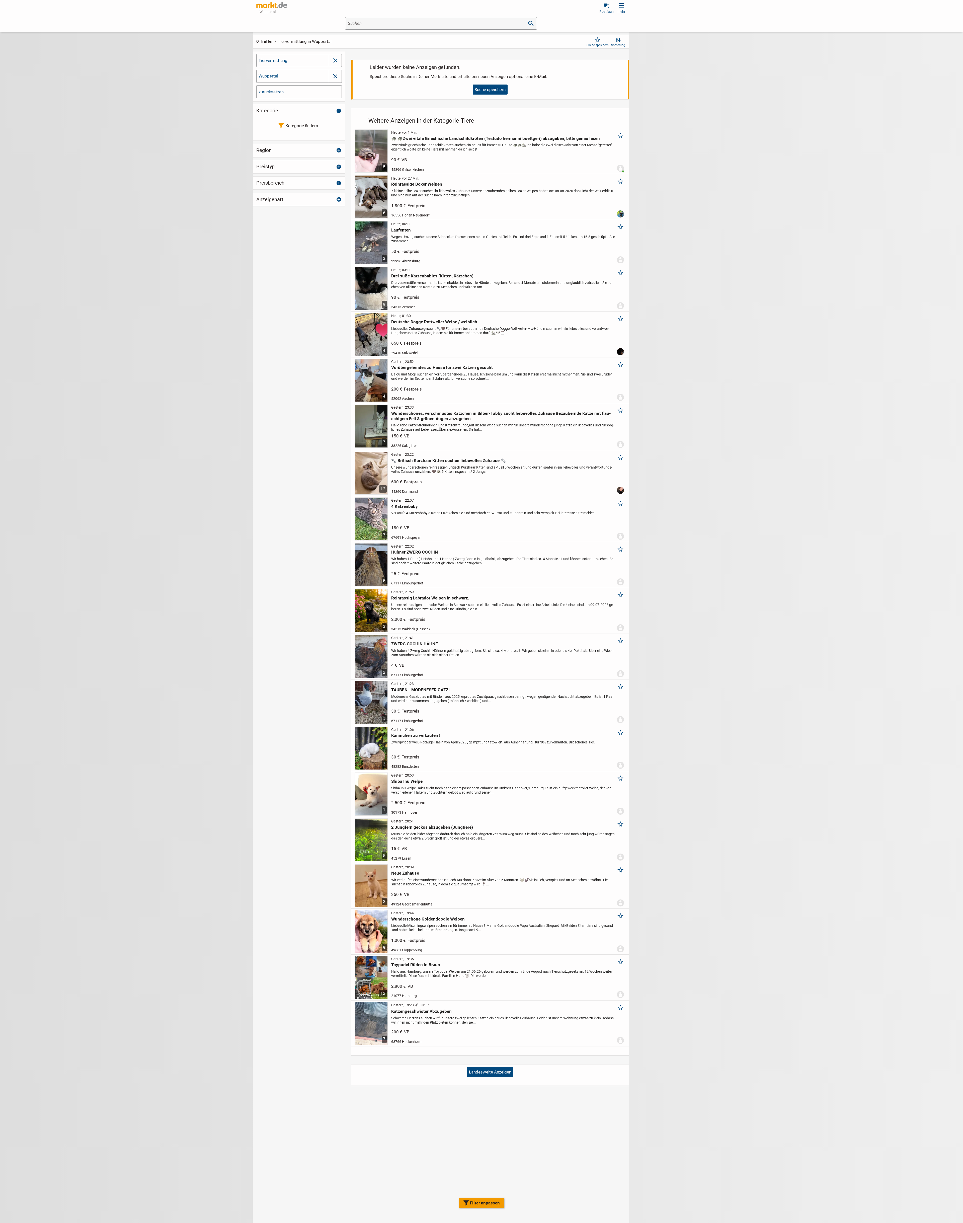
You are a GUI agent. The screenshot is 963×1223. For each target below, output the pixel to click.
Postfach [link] (606, 12)
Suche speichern (598, 45)
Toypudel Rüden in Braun (415, 964)
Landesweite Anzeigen (490, 1072)
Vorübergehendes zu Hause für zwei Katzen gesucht (442, 367)
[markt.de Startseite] (271, 5)
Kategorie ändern (301, 125)
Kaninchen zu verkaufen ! (415, 735)
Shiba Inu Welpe (407, 781)
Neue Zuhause (405, 873)
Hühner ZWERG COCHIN (414, 552)
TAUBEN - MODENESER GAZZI (420, 689)
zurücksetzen (271, 91)
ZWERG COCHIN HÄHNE (414, 643)
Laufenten (401, 230)
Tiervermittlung (273, 60)
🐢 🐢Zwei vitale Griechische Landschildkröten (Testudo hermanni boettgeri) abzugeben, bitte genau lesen (495, 138)
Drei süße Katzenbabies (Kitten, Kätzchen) (432, 275)
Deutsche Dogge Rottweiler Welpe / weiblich (434, 321)
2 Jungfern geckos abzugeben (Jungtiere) (432, 827)
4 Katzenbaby (404, 506)
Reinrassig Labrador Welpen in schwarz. (430, 597)
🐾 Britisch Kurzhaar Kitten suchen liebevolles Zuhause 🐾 (448, 460)
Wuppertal (268, 76)
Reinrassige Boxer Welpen (416, 184)
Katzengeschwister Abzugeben (421, 1011)
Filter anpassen (485, 1202)
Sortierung (618, 45)
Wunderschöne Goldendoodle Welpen (428, 919)
